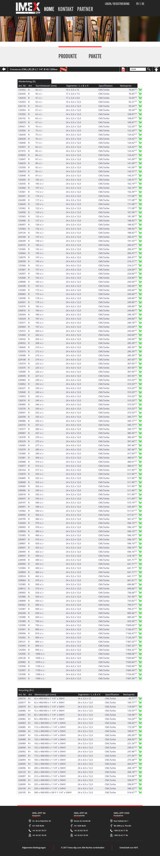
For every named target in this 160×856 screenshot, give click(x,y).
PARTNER (85, 9)
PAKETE (95, 56)
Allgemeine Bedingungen (34, 848)
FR (137, 4)
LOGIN (108, 4)
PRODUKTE (67, 56)
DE (143, 4)
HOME (49, 9)
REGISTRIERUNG (121, 4)
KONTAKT (66, 9)
